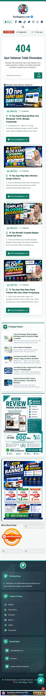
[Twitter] (29, 21)
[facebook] (16, 21)
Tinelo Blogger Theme (25, 682)
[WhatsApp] (37, 21)
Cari (39, 76)
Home (9, 22)
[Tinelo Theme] (23, 693)
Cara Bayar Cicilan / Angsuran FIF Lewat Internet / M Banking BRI (27, 368)
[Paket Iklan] (23, 425)
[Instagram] (33, 21)
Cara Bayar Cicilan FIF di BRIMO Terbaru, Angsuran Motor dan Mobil (25, 357)
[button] (40, 680)
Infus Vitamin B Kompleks (22, 347)
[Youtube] (20, 21)
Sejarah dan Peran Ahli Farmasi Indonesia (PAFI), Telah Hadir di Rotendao (24, 380)
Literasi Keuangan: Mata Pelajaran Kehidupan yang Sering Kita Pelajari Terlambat (25, 336)
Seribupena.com (22, 16)
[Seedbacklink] (11, 537)
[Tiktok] (25, 21)
